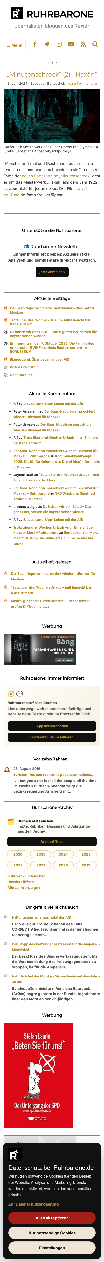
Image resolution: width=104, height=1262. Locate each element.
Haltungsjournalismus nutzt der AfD (41, 917)
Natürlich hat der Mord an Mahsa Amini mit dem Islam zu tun (56, 979)
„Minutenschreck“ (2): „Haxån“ (52, 74)
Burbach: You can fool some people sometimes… (53, 775)
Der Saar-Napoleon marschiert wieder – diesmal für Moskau (52, 310)
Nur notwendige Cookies (52, 1232)
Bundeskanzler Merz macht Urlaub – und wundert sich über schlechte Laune (55, 538)
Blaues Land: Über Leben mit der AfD (40, 359)
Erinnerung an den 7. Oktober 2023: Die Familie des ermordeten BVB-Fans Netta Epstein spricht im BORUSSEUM (52, 347)
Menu (16, 45)
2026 (17, 854)
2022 (18, 865)
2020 (63, 865)
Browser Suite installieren (52, 737)
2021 (41, 865)
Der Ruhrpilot (21, 375)
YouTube (11, 194)
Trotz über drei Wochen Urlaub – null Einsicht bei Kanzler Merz (50, 322)
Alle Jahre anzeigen (23, 887)
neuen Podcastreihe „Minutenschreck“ (56, 176)
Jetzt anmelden (52, 272)
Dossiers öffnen (20, 882)
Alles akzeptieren (52, 1217)
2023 (86, 854)
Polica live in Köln (24, 367)
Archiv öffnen (52, 841)
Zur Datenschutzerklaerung (33, 1204)
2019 (86, 865)
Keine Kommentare (82, 83)
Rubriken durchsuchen (26, 876)
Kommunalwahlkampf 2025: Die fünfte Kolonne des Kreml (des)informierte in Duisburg (56, 461)
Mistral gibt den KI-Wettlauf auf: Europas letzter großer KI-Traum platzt (50, 603)
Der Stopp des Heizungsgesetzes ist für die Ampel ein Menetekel (56, 947)
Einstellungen (52, 1247)
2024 (63, 854)
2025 (40, 854)
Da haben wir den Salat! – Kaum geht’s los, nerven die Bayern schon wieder (53, 334)
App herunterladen (52, 726)
